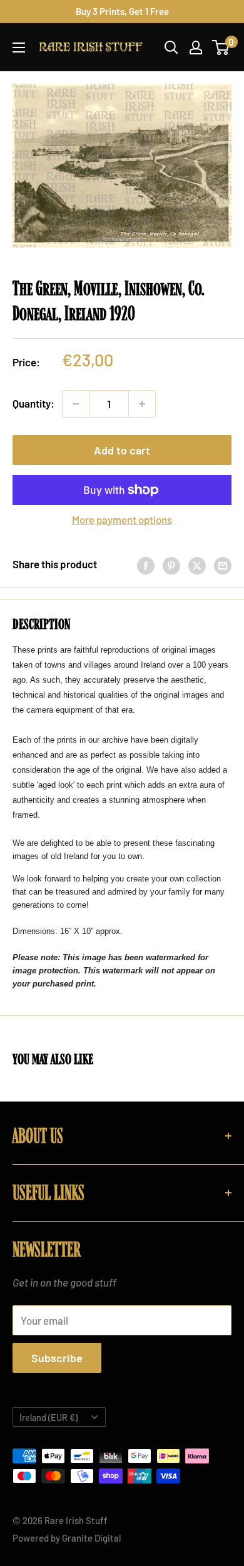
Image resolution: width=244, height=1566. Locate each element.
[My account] (196, 47)
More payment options (122, 519)
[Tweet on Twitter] (197, 565)
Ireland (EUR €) (48, 1417)
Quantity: (33, 403)
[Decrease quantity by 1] (76, 404)
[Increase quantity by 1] (142, 404)
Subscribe (57, 1358)
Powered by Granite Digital (67, 1537)
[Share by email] (222, 565)
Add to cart (122, 450)
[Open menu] (19, 48)
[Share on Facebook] (146, 565)
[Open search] (171, 47)
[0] (221, 47)
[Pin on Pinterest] (171, 565)
